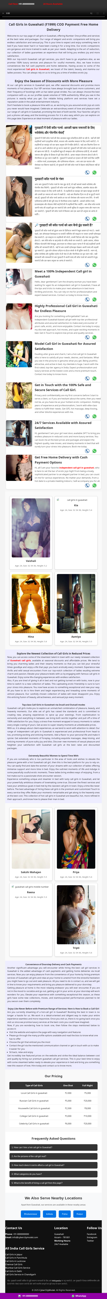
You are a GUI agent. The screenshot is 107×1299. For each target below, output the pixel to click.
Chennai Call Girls (13, 1264)
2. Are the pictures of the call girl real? (29, 1156)
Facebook (91, 1234)
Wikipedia (56, 1280)
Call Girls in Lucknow (15, 1261)
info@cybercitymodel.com (25, 1237)
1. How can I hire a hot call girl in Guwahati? (32, 1147)
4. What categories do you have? (27, 1174)
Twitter (90, 1240)
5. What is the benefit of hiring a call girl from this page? (37, 1183)
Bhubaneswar (30, 1214)
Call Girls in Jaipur (13, 1254)
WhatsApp (80, 1295)
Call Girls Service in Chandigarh (20, 1274)
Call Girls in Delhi (13, 1271)
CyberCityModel (47, 1290)
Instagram (92, 1237)
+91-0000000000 (21, 3)
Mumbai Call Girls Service (17, 1267)
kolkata (49, 1214)
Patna (64, 1214)
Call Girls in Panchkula (16, 1257)
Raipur (80, 1214)
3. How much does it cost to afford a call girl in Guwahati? (38, 1165)
